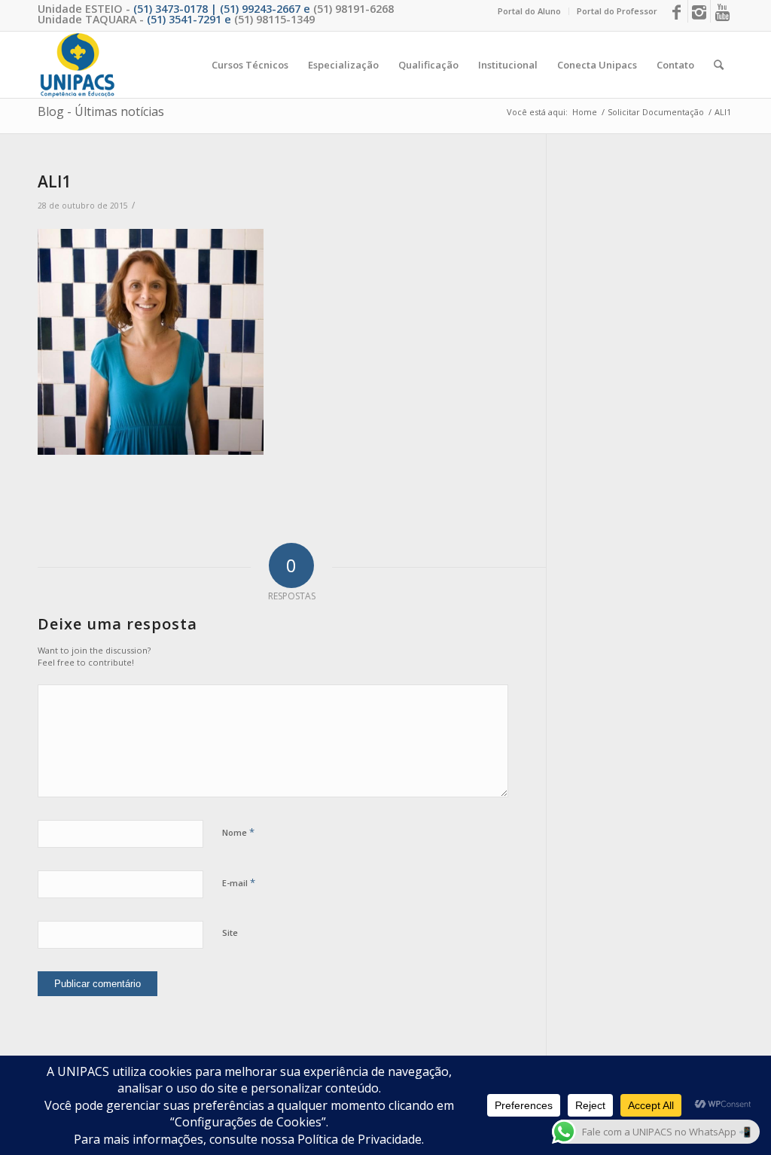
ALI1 (54, 181)
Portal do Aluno (529, 11)
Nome (238, 832)
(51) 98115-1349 (274, 19)
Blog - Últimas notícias (101, 111)
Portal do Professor (617, 11)
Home (584, 111)
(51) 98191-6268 (353, 9)
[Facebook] (676, 11)
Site (230, 932)
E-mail (238, 882)
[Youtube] (722, 11)
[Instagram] (699, 11)
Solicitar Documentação (656, 111)
